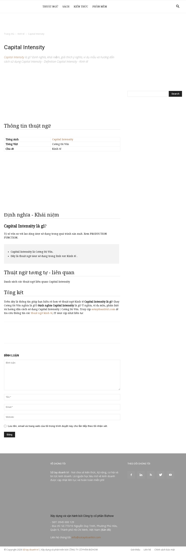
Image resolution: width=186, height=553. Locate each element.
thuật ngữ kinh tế (41, 313)
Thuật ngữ (50, 6)
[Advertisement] (93, 22)
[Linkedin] (141, 475)
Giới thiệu (135, 549)
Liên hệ (147, 549)
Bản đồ (106, 529)
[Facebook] (131, 475)
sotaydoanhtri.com (103, 309)
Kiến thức (81, 6)
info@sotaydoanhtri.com (86, 537)
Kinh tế (21, 33)
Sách (65, 6)
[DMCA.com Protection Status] (77, 508)
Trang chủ (9, 33)
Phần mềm (99, 6)
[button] (177, 7)
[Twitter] (160, 475)
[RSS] (150, 475)
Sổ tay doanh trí (59, 472)
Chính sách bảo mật (164, 549)
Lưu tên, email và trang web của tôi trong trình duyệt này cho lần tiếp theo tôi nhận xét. (58, 426)
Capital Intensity (62, 139)
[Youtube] (170, 475)
